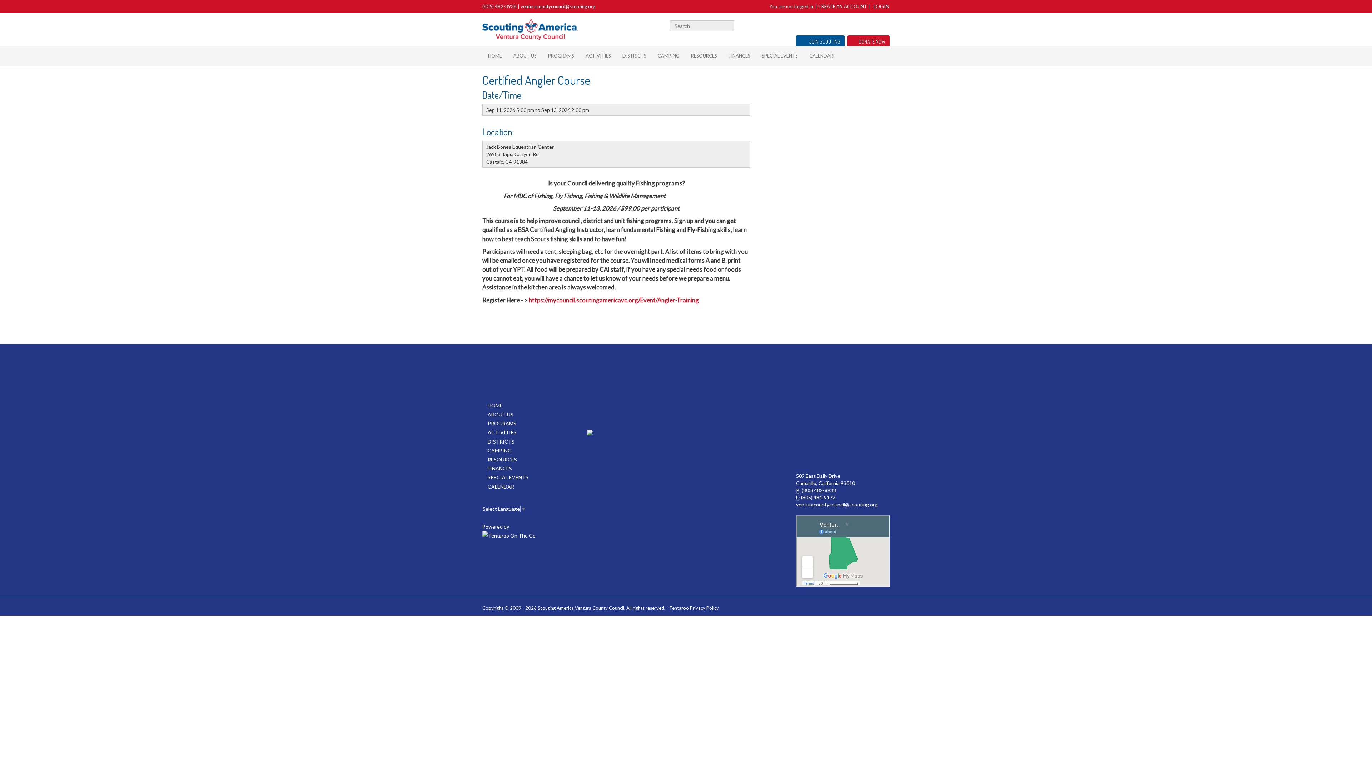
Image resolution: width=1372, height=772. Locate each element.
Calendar (821, 56)
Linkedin (863, 25)
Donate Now (872, 42)
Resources (704, 56)
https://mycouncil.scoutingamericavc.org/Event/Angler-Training (614, 300)
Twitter (853, 25)
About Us (525, 56)
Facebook (844, 25)
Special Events (780, 56)
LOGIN (881, 6)
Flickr (874, 25)
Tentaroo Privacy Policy (694, 608)
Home (495, 56)
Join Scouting (824, 42)
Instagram (886, 25)
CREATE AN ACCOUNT (842, 6)
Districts (634, 56)
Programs (561, 56)
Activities (598, 56)
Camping (669, 56)
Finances (739, 56)
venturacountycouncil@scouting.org (558, 6)
